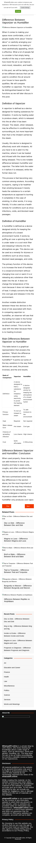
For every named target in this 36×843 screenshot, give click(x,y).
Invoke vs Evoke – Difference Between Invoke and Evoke (14, 634)
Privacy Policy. (23, 831)
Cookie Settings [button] (25, 7)
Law (5, 681)
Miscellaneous (9, 686)
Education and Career (12, 667)
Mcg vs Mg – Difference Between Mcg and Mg (18, 627)
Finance (7, 672)
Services (7, 699)
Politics (6, 690)
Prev (7, 506)
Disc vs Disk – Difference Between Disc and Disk (16, 620)
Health (6, 677)
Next (28, 506)
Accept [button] (18, 11)
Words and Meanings (12, 704)
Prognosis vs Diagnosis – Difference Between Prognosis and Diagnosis (17, 649)
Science (7, 695)
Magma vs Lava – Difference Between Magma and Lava (18, 642)
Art (5, 663)
